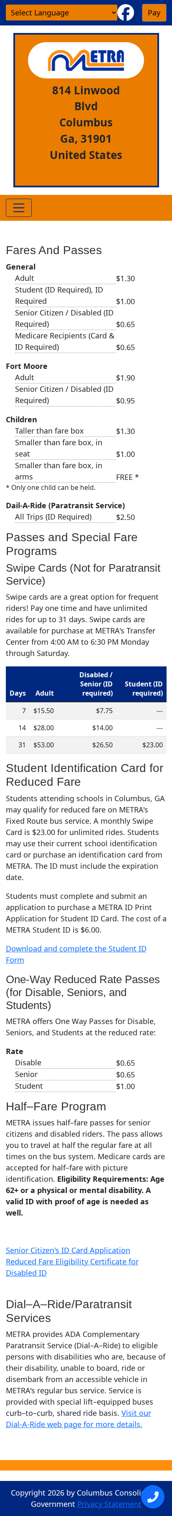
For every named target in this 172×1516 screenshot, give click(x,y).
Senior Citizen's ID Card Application (68, 1250)
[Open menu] (152, 1496)
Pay (154, 13)
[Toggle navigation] (19, 208)
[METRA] (86, 60)
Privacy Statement (109, 1504)
